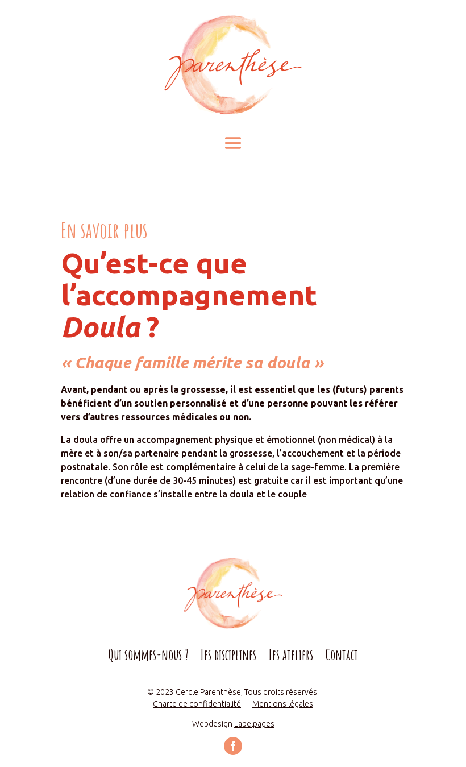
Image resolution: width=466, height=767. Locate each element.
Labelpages (254, 723)
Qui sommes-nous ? (148, 657)
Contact (342, 657)
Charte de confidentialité (197, 703)
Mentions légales (282, 703)
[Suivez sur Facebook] (233, 746)
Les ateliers (291, 657)
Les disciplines (228, 657)
